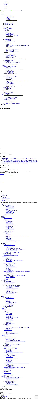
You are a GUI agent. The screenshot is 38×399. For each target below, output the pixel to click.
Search (1, 153)
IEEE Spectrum (6, 3)
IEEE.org (5, 1)
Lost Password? (5, 396)
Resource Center (6, 6)
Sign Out (5, 8)
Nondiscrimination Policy (6, 198)
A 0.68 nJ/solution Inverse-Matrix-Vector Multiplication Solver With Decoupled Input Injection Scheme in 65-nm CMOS (20, 161)
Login (1, 396)
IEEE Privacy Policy (5, 199)
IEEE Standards (6, 2)
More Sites (5, 4)
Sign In (5, 7)
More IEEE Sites (4, 195)
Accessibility (4, 197)
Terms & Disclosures (5, 200)
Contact (3, 196)
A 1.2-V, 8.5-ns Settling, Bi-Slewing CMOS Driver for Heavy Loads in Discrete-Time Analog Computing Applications (19, 160)
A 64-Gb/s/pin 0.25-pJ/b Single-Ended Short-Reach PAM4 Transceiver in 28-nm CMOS (15, 163)
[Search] (0, 388)
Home (3, 194)
